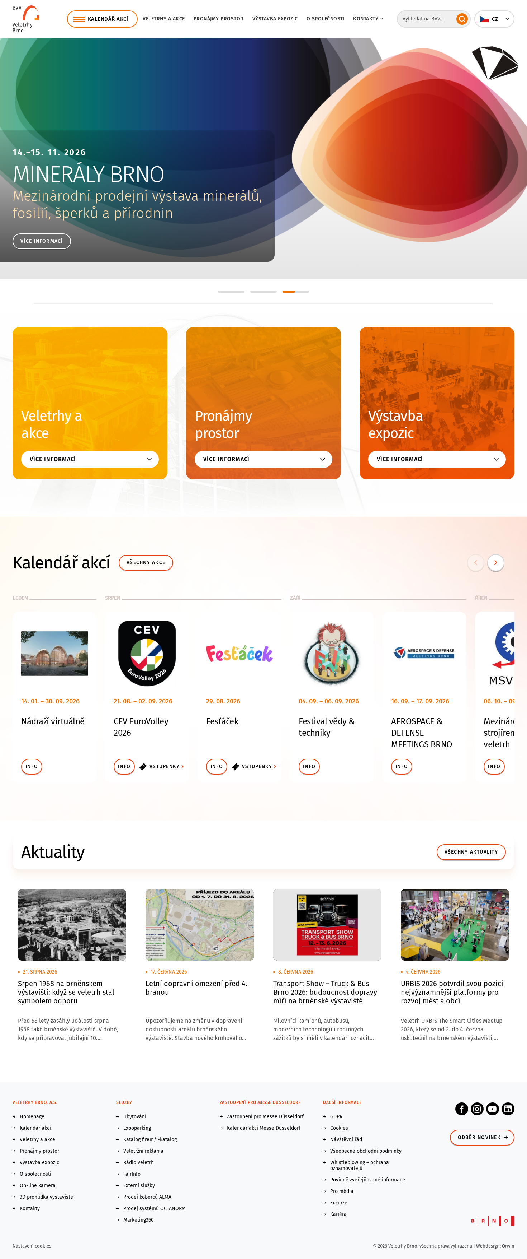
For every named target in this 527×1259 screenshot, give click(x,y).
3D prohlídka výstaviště (46, 1197)
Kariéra (338, 1214)
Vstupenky (164, 766)
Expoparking (137, 1128)
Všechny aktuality (471, 852)
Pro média (341, 1191)
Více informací (41, 241)
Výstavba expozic (275, 19)
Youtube (492, 1108)
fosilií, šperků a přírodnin (93, 213)
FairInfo (132, 1174)
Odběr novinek (479, 1137)
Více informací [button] (53, 459)
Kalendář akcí (35, 1128)
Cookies (339, 1128)
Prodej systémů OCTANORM (154, 1209)
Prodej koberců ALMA (147, 1197)
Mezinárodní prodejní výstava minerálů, (137, 196)
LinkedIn (508, 1108)
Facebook (461, 1108)
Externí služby (139, 1186)
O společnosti (326, 19)
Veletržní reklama (143, 1151)
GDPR (336, 1117)
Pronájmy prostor (219, 19)
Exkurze (338, 1203)
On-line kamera (38, 1186)
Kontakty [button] (365, 19)
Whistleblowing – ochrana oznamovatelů (359, 1165)
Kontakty (30, 1209)
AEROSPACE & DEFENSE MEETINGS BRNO (421, 732)
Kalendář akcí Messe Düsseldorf (263, 1128)
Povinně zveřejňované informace (367, 1180)
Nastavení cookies (32, 1246)
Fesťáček (222, 721)
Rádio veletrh (138, 1163)
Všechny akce (146, 562)
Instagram (477, 1108)
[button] (494, 19)
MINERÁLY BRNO (88, 174)
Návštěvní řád (346, 1140)
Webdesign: (489, 1246)
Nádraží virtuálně (53, 721)
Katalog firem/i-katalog (150, 1140)
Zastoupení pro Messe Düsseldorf (265, 1117)
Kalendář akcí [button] (108, 19)
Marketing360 (138, 1220)
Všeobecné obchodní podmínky (366, 1151)
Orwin (508, 1246)
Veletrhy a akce (164, 19)
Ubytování (134, 1117)
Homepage (32, 1117)
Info (31, 766)
